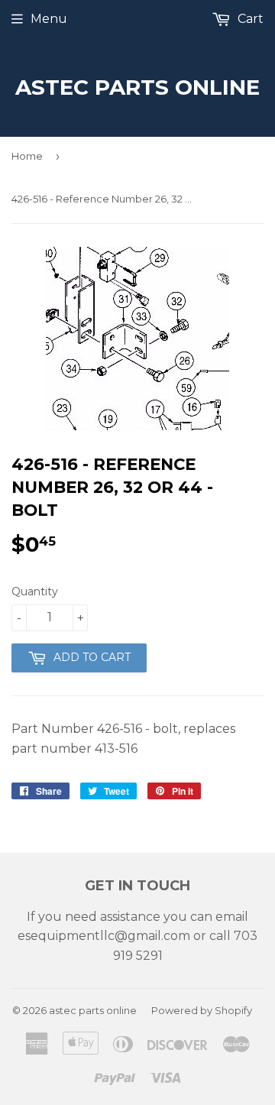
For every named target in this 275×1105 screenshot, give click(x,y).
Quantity (34, 591)
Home (27, 156)
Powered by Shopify (201, 1010)
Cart (249, 18)
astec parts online (137, 87)
